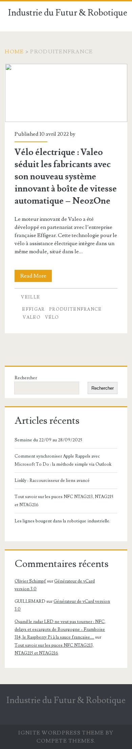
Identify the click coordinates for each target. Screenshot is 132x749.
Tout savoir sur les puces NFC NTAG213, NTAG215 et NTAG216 (64, 501)
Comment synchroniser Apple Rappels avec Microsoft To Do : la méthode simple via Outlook (63, 460)
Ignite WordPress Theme (61, 732)
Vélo (52, 317)
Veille (30, 297)
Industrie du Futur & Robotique (67, 13)
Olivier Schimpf (30, 581)
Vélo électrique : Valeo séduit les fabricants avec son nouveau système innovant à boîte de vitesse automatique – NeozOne (66, 93)
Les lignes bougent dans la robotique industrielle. (62, 521)
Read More (36, 277)
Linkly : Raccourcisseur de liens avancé (52, 480)
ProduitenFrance (75, 309)
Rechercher (26, 378)
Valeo (32, 317)
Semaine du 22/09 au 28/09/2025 (48, 440)
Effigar (33, 309)
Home (14, 51)
